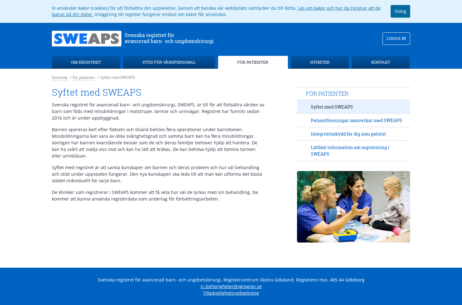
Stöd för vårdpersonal (169, 62)
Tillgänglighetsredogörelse (231, 293)
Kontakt (380, 62)
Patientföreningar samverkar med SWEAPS (356, 120)
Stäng (400, 11)
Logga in (396, 38)
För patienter (252, 62)
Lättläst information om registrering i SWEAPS (350, 150)
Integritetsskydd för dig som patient (348, 134)
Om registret (86, 62)
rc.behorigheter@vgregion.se (231, 286)
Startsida (60, 77)
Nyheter (320, 62)
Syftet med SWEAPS (332, 107)
